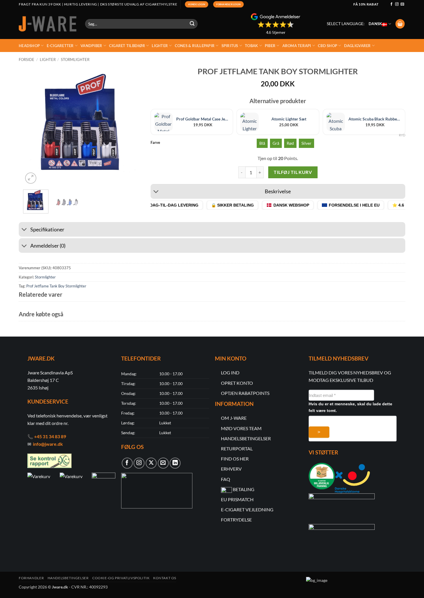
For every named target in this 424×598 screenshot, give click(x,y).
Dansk (375, 23)
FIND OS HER (235, 458)
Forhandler (31, 578)
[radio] (262, 143)
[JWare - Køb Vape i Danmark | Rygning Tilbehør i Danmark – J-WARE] (47, 24)
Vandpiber (91, 45)
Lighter (160, 45)
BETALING (243, 489)
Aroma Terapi (296, 45)
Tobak (251, 45)
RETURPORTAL (237, 448)
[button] (400, 24)
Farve (155, 143)
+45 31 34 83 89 (50, 436)
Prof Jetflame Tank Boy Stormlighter (56, 286)
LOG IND (230, 372)
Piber (270, 45)
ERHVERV (231, 468)
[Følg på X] (151, 463)
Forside (26, 59)
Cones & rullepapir (195, 45)
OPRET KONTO (237, 383)
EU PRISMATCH (237, 499)
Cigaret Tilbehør (127, 45)
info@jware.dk (48, 444)
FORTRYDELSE (236, 519)
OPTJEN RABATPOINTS (245, 393)
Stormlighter (75, 59)
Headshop (29, 45)
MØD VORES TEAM (241, 428)
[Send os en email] (402, 4)
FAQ (225, 479)
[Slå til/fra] (156, 192)
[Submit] (192, 24)
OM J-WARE (234, 418)
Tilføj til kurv (293, 172)
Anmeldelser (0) (47, 246)
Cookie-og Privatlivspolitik (121, 578)
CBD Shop (327, 45)
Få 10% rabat (365, 4)
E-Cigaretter (60, 45)
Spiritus (230, 45)
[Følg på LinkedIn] (175, 463)
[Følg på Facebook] (391, 4)
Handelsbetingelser (68, 578)
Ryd (402, 135)
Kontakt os (164, 578)
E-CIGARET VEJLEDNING (247, 509)
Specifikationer (47, 229)
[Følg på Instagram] (397, 4)
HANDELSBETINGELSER (246, 438)
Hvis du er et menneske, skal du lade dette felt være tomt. (350, 407)
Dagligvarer (357, 45)
